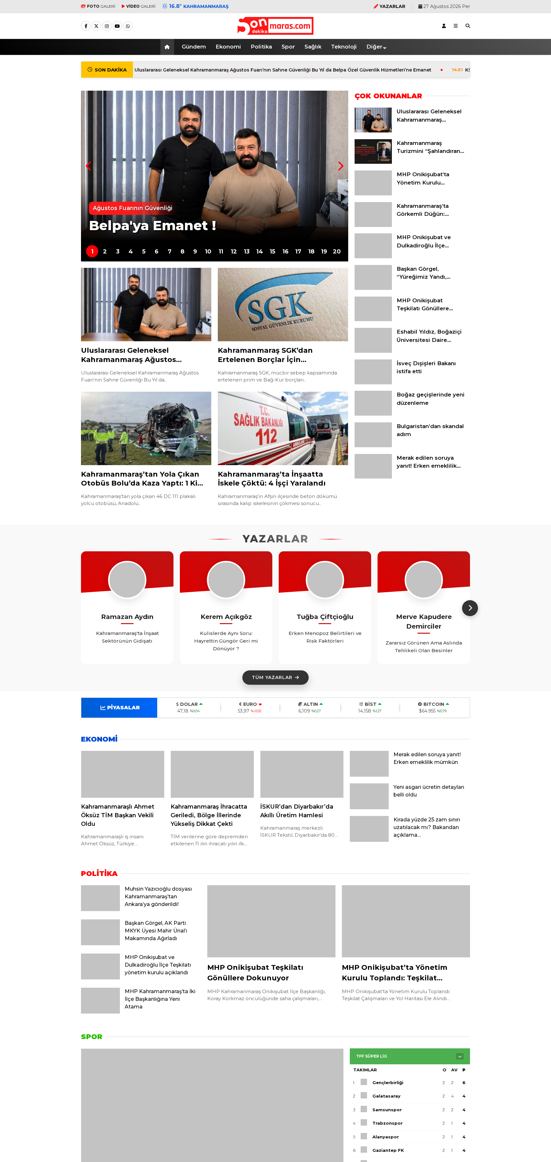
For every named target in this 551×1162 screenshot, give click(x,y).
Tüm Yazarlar (272, 677)
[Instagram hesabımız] (106, 26)
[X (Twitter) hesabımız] (96, 26)
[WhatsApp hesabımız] (127, 26)
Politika (261, 46)
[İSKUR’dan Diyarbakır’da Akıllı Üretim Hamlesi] (301, 774)
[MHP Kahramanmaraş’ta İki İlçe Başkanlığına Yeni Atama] (100, 1012)
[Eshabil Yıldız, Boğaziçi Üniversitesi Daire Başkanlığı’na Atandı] (373, 351)
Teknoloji (344, 46)
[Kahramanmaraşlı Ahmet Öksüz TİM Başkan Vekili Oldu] (122, 774)
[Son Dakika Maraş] (275, 31)
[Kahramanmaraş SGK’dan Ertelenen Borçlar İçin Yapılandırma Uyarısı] (283, 304)
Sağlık (313, 46)
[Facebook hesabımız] (85, 26)
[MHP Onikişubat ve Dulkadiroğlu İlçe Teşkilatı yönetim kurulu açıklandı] (373, 257)
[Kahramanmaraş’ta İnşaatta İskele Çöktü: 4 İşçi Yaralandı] (283, 428)
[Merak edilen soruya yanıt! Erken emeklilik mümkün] (373, 477)
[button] (168, 47)
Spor (288, 46)
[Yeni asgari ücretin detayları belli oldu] (369, 808)
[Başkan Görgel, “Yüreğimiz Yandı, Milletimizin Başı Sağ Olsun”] (373, 288)
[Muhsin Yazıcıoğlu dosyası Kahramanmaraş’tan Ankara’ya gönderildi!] (100, 909)
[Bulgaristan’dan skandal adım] (373, 446)
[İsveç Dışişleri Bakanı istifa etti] (373, 383)
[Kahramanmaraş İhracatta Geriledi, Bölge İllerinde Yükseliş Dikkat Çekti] (212, 774)
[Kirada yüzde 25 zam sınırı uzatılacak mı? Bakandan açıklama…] (369, 840)
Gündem (194, 46)
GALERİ (101, 6)
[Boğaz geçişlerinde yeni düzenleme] (373, 414)
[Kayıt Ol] (444, 26)
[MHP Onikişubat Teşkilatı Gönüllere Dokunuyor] (373, 319)
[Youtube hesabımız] (117, 26)
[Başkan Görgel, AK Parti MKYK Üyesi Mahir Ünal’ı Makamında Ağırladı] (100, 944)
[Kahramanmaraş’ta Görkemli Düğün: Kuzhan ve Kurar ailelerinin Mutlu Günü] (373, 225)
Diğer (374, 46)
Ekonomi (228, 46)
